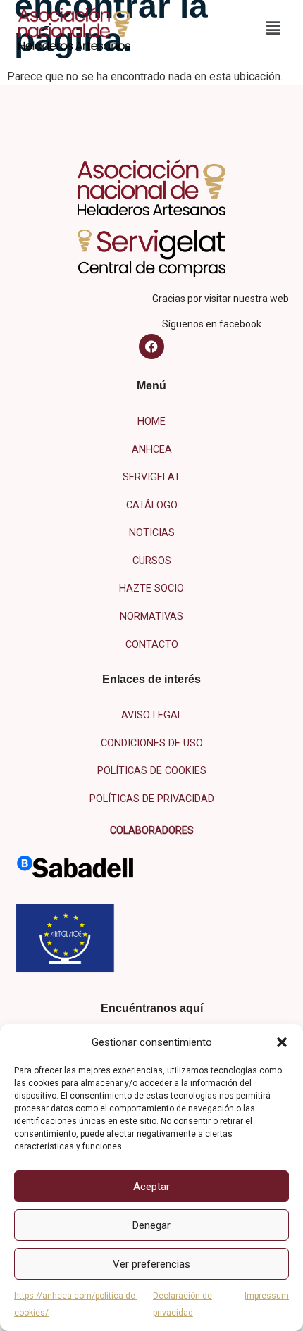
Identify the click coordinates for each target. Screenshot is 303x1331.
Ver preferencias (151, 1264)
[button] (282, 1042)
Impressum (267, 1296)
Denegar (151, 1225)
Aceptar (151, 1186)
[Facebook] (151, 346)
